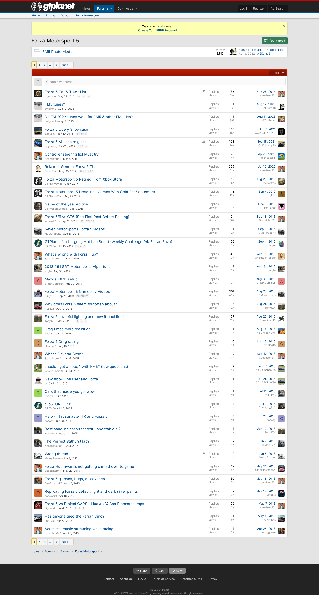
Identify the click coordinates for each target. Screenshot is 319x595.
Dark (161, 570)
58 (92, 221)
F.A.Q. (142, 578)
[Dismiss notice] (283, 26)
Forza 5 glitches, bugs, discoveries (75, 479)
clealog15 (50, 346)
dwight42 (50, 108)
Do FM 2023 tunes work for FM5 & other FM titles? (89, 117)
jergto (48, 271)
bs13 (48, 383)
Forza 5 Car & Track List (65, 92)
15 (84, 96)
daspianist (51, 495)
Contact (109, 578)
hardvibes (270, 520)
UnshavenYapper (265, 257)
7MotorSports (53, 233)
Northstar (50, 96)
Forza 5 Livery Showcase (66, 129)
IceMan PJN (268, 445)
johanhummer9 (54, 371)
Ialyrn (272, 245)
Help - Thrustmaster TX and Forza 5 (76, 416)
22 (91, 171)
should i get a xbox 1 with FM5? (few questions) (86, 366)
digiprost (50, 508)
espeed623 (51, 221)
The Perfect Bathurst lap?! (67, 441)
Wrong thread (56, 454)
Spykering (51, 146)
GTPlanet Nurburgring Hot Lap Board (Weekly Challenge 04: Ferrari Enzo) (108, 242)
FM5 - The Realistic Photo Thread (261, 49)
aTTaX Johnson (54, 283)
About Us (126, 578)
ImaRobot (270, 207)
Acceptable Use (191, 578)
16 (89, 96)
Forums (102, 8)
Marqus (271, 494)
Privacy (212, 578)
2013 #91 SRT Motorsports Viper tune (78, 266)
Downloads (125, 8)
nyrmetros (269, 182)
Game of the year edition (66, 204)
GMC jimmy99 (267, 145)
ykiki (273, 195)
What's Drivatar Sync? (64, 354)
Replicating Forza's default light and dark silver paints (91, 491)
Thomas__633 (267, 407)
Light (143, 570)
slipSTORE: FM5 (58, 404)
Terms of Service (163, 578)
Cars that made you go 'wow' (70, 391)
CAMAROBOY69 (266, 370)
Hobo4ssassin (267, 157)
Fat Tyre (50, 520)
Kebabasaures (53, 433)
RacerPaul (51, 171)
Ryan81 (49, 333)
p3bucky (50, 133)
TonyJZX (270, 307)
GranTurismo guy (265, 469)
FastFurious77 (53, 483)
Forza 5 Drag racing (62, 341)
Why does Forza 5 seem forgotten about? (81, 304)
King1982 (50, 296)
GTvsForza (269, 120)
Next (65, 64)
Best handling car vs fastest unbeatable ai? (82, 429)
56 (82, 221)
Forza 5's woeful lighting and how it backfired (84, 317)
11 (87, 296)
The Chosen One (265, 332)
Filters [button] (276, 73)
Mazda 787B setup (61, 279)
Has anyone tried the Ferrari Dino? (74, 516)
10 (82, 296)
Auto (179, 570)
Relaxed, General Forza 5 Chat (71, 167)
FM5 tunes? (55, 104)
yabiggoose (268, 532)
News (86, 8)
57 (87, 221)
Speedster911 (267, 95)
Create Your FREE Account (157, 30)
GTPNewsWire (53, 183)
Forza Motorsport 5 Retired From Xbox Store (83, 179)
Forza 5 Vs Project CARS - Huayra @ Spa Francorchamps (94, 504)
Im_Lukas (270, 395)
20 (81, 171)
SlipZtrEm (50, 246)
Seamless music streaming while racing (79, 529)
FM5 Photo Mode (57, 51)
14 (79, 96)
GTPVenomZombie (56, 208)
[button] (111, 8)
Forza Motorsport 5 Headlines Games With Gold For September (100, 192)
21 (86, 171)
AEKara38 (263, 53)
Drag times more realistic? (67, 329)
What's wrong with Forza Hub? (71, 254)
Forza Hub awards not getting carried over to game (89, 466)
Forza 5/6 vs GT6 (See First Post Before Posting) (87, 217)
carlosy (49, 420)
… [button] (50, 64)
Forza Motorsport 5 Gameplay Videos (77, 291)
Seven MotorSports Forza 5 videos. (75, 229)
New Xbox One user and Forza (71, 379)
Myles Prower (53, 458)
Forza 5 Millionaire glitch (66, 142)
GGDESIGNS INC (265, 132)
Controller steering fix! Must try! (72, 154)
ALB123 (49, 308)
